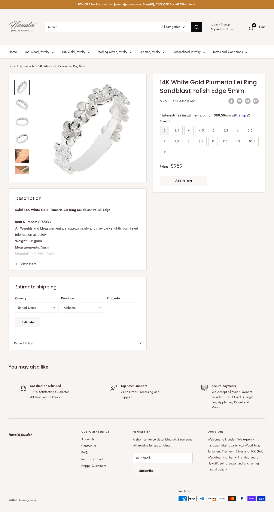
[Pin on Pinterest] (240, 101)
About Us (87, 439)
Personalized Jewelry (187, 51)
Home (13, 51)
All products (27, 66)
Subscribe (146, 470)
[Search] (196, 27)
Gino (163, 101)
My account (220, 29)
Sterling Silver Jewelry (112, 51)
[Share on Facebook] (231, 101)
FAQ (84, 452)
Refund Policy (23, 343)
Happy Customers (93, 465)
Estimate (28, 322)
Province (67, 298)
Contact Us (88, 445)
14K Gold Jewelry (73, 51)
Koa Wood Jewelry (36, 51)
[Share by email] (256, 101)
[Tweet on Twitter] (248, 101)
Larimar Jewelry (150, 51)
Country (20, 298)
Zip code (113, 298)
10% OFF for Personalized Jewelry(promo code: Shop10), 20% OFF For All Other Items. (137, 4)
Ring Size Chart (92, 459)
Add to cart (183, 180)
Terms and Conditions (228, 51)
